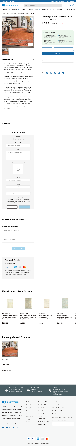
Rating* (18, 136)
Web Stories (29, 416)
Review (18, 149)
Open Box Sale (42, 405)
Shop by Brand (42, 407)
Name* (18, 177)
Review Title (18, 143)
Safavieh (44, 19)
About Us (28, 405)
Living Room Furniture (11, 13)
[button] (13, 139)
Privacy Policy (30, 407)
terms (17, 203)
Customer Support (57, 405)
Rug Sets (32, 13)
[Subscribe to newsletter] (71, 424)
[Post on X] (59, 73)
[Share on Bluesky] (63, 73)
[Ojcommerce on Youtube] (7, 427)
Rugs (28, 13)
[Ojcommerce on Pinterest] (17, 427)
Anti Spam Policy (30, 410)
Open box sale (71, 1)
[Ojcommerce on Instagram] (10, 427)
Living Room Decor (21, 13)
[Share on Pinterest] (55, 73)
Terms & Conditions (43, 421)
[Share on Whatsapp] (51, 73)
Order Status (41, 410)
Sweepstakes (42, 424)
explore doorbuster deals (57, 1)
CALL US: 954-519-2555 (59, 407)
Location (18, 191)
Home (4, 13)
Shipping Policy (42, 413)
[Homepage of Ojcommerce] (10, 5)
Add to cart (63, 49)
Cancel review (12, 207)
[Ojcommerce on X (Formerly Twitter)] (21, 427)
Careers (28, 413)
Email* (18, 184)
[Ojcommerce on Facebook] (3, 427)
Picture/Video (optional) (18, 163)
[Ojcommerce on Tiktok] (14, 427)
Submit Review (24, 207)
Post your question (18, 249)
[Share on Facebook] (47, 73)
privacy (24, 203)
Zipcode (44, 61)
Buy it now (57, 53)
